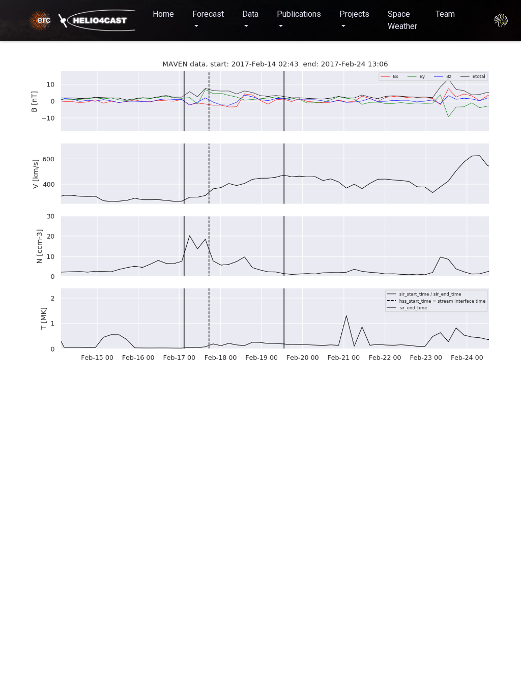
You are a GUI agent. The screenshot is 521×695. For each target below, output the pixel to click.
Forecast (208, 14)
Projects (354, 14)
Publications (299, 14)
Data (250, 14)
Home (163, 14)
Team (445, 14)
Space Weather (402, 20)
